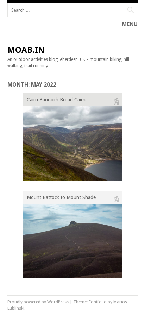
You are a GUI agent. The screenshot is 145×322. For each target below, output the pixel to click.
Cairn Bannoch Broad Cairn (56, 99)
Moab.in (26, 50)
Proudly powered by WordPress (38, 301)
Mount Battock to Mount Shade (61, 197)
